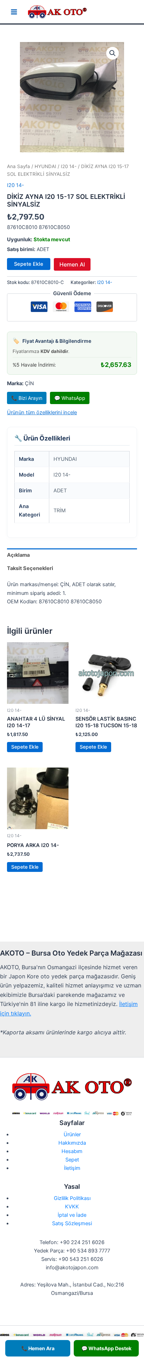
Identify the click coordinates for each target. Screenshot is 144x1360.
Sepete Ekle (28, 264)
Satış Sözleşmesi (72, 1223)
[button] (112, 53)
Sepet (72, 1160)
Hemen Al (72, 264)
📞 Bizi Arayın (26, 398)
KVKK (72, 1206)
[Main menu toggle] (14, 12)
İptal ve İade (72, 1215)
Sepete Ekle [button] (24, 747)
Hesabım (72, 1151)
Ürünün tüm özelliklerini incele (42, 412)
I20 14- (69, 166)
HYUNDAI (45, 166)
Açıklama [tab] (18, 555)
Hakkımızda (72, 1143)
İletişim (72, 1168)
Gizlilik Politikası (72, 1198)
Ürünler (72, 1134)
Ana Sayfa (18, 166)
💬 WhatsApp (69, 398)
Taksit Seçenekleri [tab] (30, 568)
